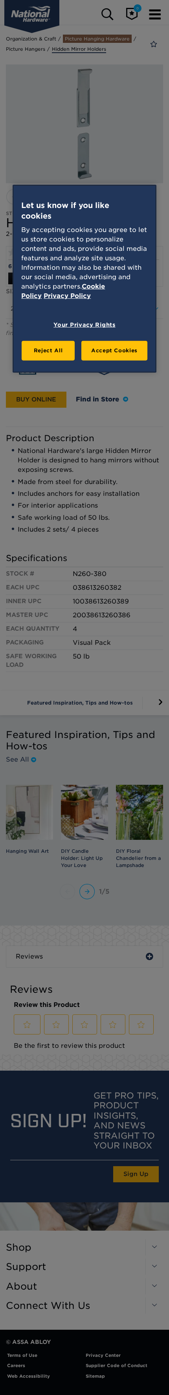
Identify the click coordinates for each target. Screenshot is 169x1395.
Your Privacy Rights (84, 325)
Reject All (48, 350)
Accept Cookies (114, 350)
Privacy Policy (67, 296)
